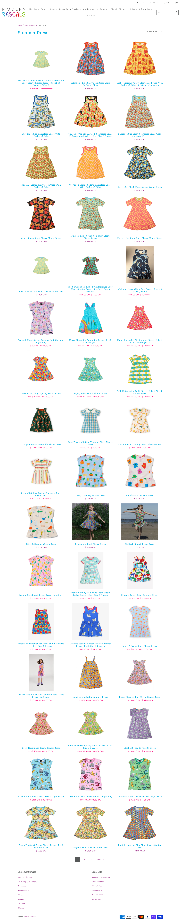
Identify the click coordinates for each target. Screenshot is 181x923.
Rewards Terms (97, 895)
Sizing (20, 895)
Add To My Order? (24, 890)
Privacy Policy (97, 886)
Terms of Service (98, 881)
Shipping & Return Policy (101, 877)
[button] (34, 9)
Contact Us (22, 886)
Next (99, 859)
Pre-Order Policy (97, 890)
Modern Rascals (29, 916)
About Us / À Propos (25, 877)
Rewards (21, 899)
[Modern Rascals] (13, 12)
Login (168, 2)
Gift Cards (21, 904)
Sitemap (21, 908)
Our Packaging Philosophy (27, 881)
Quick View (41, 64)
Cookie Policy (96, 899)
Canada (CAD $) (149, 3)
